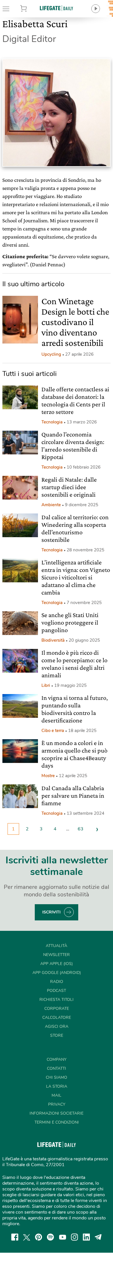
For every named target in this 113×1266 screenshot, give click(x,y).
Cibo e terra (52, 730)
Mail (56, 1095)
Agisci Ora (56, 1026)
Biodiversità (53, 640)
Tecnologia (52, 422)
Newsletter (56, 954)
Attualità (56, 945)
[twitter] (26, 1237)
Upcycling (51, 354)
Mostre (48, 776)
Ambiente (51, 505)
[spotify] (50, 1237)
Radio (56, 981)
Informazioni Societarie (56, 1113)
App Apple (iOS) (56, 963)
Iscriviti (51, 912)
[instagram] (74, 1237)
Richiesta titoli (56, 999)
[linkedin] (86, 1237)
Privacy (56, 1104)
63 (80, 829)
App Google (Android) (56, 972)
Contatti (56, 1068)
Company (56, 1059)
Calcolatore (56, 1017)
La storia (56, 1086)
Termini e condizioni (56, 1122)
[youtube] (62, 1237)
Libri (45, 685)
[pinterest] (38, 1237)
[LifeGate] (56, 8)
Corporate (56, 1008)
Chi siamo (56, 1077)
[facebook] (14, 1237)
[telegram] (98, 1237)
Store (31, 8)
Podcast (56, 990)
